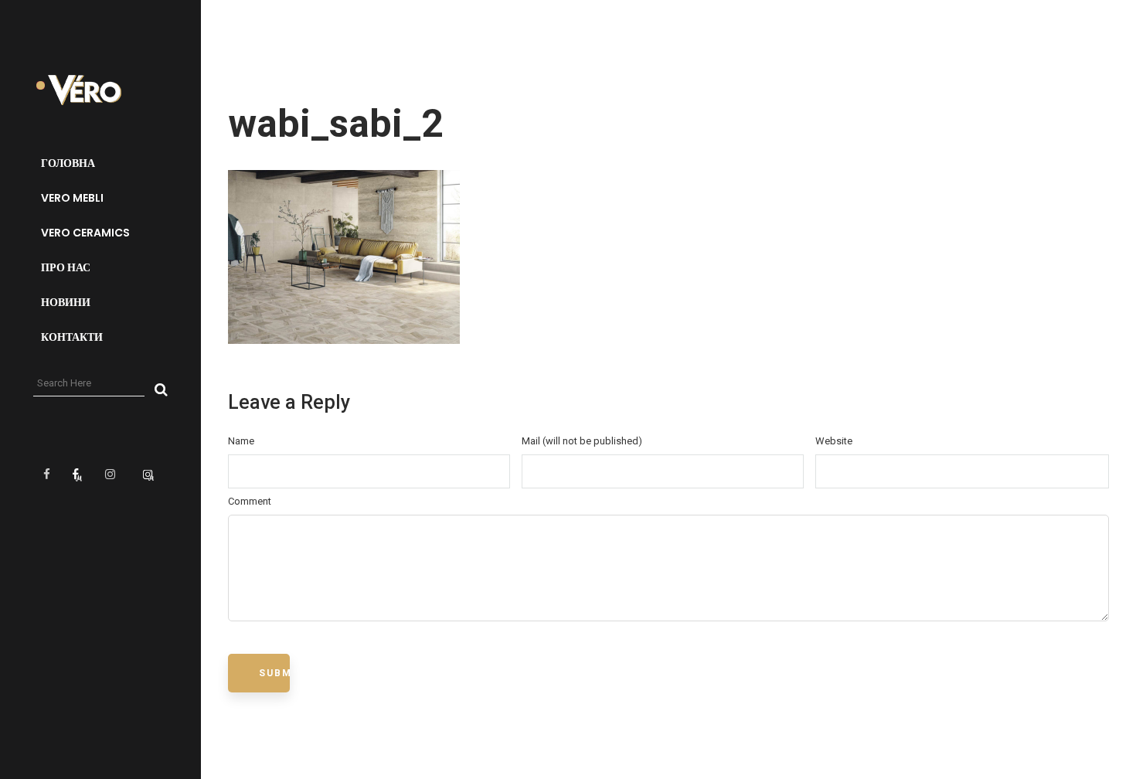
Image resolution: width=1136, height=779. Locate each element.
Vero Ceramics (85, 232)
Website (833, 441)
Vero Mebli (72, 198)
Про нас (65, 267)
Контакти (72, 337)
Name (241, 441)
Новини (65, 302)
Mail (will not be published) (582, 441)
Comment (249, 501)
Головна (68, 163)
